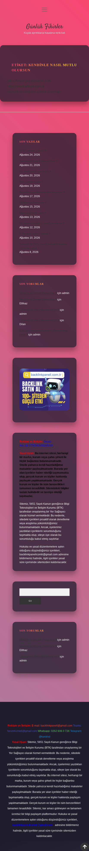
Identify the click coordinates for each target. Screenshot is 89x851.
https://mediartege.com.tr (25, 86)
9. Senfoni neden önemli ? (34, 233)
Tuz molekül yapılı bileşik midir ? (38, 161)
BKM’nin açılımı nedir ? (32, 202)
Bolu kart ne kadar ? (31, 182)
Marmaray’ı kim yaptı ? (32, 213)
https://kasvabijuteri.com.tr (26, 92)
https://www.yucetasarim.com (29, 81)
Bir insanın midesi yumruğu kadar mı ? (41, 223)
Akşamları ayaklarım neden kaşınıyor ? (42, 192)
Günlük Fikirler (44, 26)
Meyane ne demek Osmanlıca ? (38, 293)
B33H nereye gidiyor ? (32, 150)
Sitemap (53, 92)
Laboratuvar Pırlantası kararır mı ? (39, 309)
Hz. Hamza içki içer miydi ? (35, 171)
